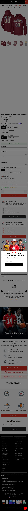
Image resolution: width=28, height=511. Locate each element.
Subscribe (13, 264)
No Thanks (14, 268)
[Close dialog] (25, 240)
